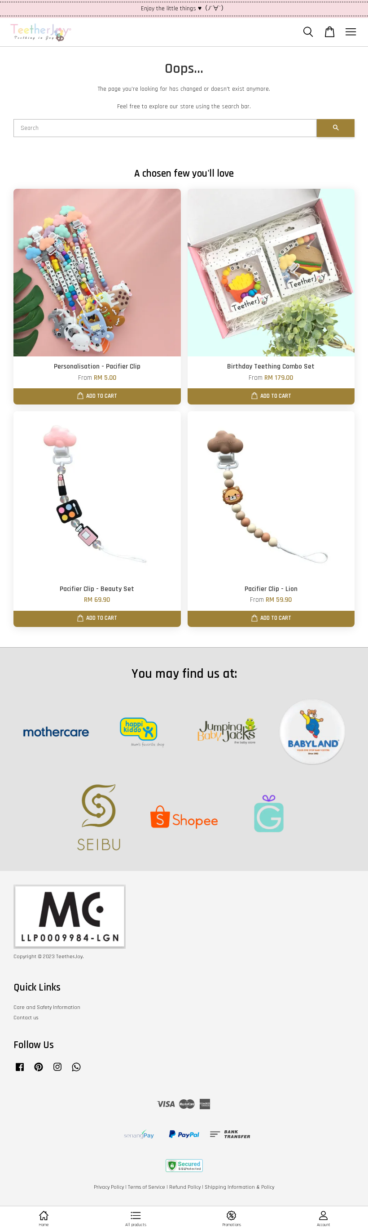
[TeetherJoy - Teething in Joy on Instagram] (57, 1071)
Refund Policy (185, 1187)
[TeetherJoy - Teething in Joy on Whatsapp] (76, 1071)
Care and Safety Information (46, 1007)
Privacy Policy (109, 1187)
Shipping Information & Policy (239, 1187)
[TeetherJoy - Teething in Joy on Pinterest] (38, 1071)
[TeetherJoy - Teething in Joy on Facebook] (19, 1071)
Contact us (25, 1017)
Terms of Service (146, 1187)
